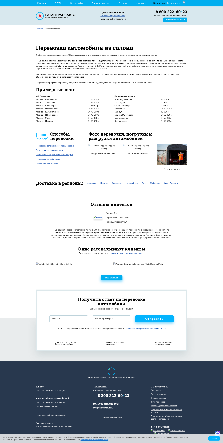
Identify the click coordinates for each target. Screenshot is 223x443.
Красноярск (117, 183)
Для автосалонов (159, 394)
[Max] (217, 434)
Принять (214, 438)
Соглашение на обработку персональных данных (145, 328)
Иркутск (104, 183)
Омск (144, 183)
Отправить (154, 319)
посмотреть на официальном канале (127, 253)
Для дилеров (157, 390)
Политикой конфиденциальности (94, 440)
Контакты (141, 3)
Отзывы (122, 3)
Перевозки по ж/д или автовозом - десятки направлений (167, 417)
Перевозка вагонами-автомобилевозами (55, 146)
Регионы (55, 407)
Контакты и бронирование (113, 15)
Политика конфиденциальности (51, 415)
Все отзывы (111, 277)
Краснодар (92, 183)
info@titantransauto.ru (103, 408)
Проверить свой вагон (111, 417)
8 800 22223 (171, 11)
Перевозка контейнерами (48, 159)
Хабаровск (155, 183)
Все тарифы (76, 3)
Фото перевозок (158, 402)
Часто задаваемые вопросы (164, 405)
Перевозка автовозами (47, 163)
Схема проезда (43, 407)
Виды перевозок (101, 3)
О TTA (58, 3)
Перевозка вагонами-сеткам (49, 150)
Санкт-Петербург (171, 183)
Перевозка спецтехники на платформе (54, 154)
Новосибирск (132, 183)
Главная (41, 3)
